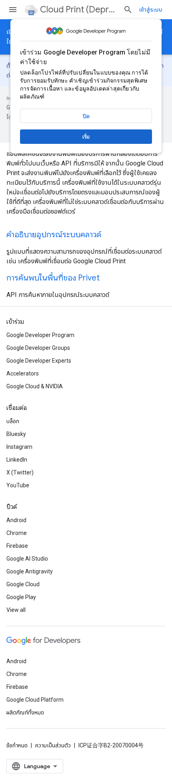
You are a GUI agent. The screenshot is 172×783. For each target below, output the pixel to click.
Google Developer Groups (38, 348)
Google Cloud (23, 584)
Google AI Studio (27, 558)
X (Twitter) (20, 472)
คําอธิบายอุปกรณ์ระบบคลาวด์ (53, 235)
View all (16, 610)
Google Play (21, 597)
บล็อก (12, 421)
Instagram (19, 447)
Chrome (16, 533)
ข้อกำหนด (17, 745)
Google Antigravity (29, 571)
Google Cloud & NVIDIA (34, 386)
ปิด (86, 116)
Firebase (17, 546)
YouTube (17, 485)
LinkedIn (16, 459)
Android (16, 520)
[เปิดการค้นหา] (128, 9)
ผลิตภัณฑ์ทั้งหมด (25, 712)
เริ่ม (86, 136)
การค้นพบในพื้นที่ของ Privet (53, 278)
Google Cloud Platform (35, 699)
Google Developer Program (40, 335)
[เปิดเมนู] (13, 9)
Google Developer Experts (38, 360)
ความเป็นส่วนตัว (53, 745)
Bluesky (16, 434)
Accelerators (22, 373)
